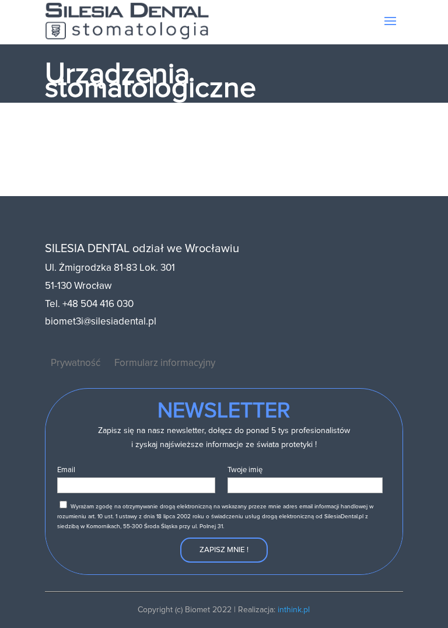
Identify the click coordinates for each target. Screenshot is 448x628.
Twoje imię (245, 470)
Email (66, 470)
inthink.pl (294, 610)
